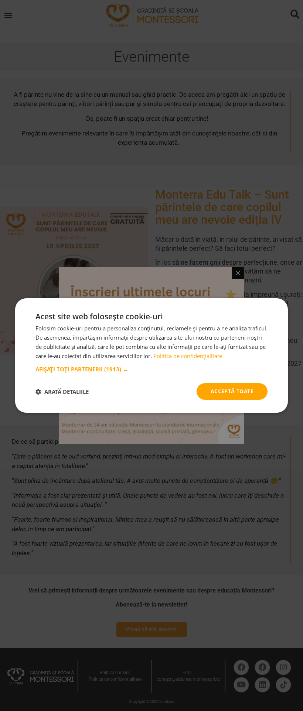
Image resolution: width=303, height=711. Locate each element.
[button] (151, 369)
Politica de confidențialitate (187, 356)
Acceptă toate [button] (232, 391)
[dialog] (151, 355)
